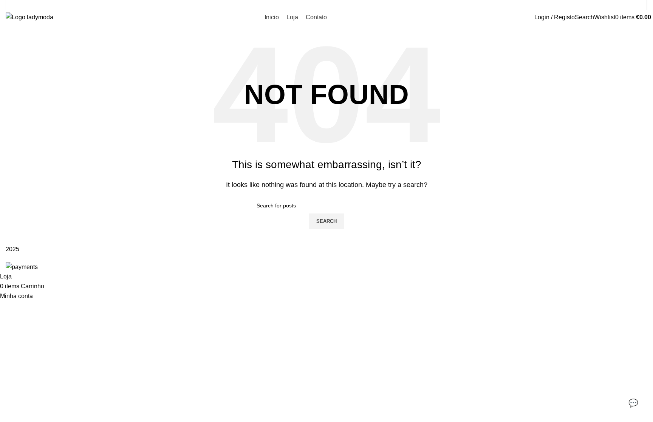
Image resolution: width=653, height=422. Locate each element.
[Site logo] (29, 17)
